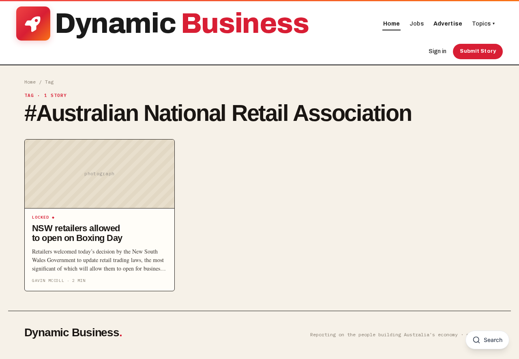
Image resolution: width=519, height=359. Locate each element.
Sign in (437, 51)
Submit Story (478, 51)
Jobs (417, 24)
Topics (483, 24)
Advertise (447, 24)
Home (391, 24)
